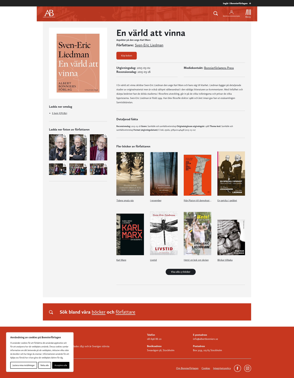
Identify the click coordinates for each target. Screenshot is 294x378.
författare (125, 312)
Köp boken (126, 55)
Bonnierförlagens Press (219, 68)
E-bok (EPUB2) (59, 113)
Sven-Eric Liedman (149, 45)
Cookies (206, 368)
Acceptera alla (61, 365)
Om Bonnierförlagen (187, 368)
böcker (99, 312)
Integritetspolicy (222, 368)
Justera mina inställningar (24, 365)
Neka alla (44, 365)
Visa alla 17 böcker (180, 271)
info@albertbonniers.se (205, 338)
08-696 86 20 (154, 338)
